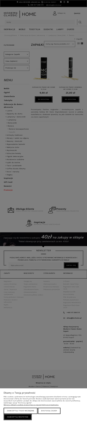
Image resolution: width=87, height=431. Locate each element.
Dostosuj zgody (49, 410)
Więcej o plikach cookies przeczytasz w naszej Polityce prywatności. (31, 404)
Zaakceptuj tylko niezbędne (20, 410)
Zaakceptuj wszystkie (17, 417)
